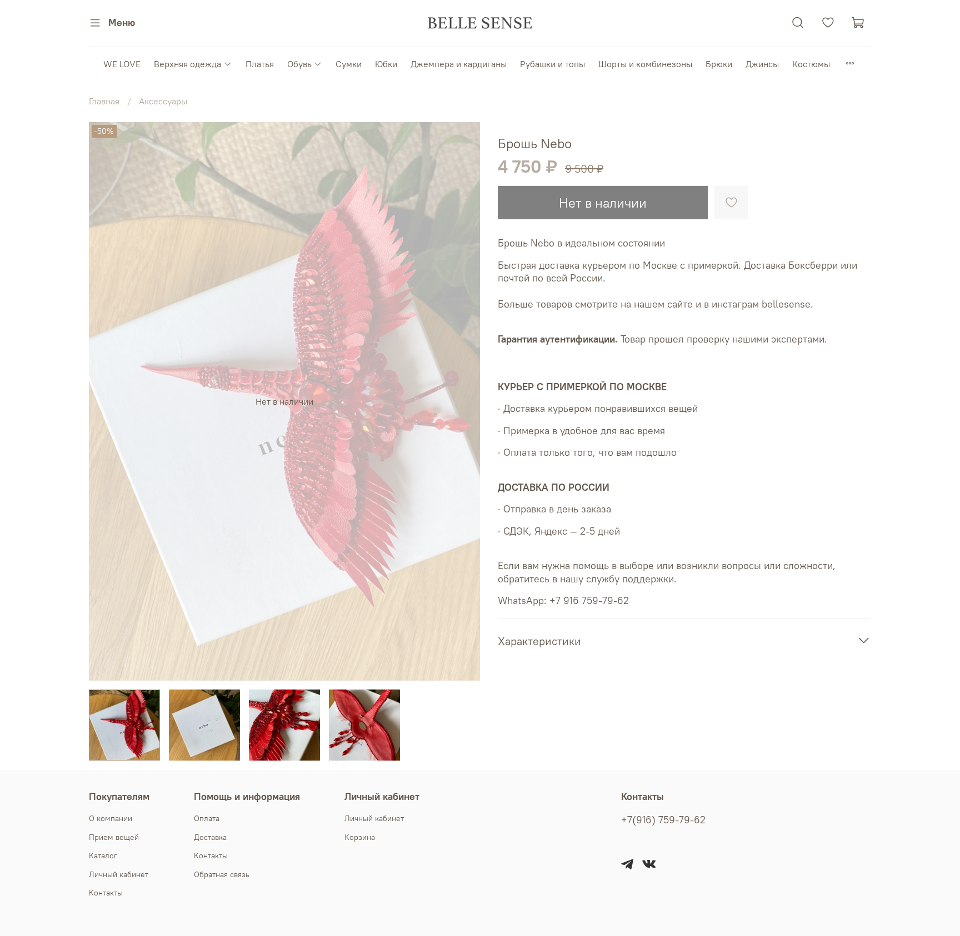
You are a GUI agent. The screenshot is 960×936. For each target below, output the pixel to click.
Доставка (210, 837)
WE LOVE (122, 63)
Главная (104, 101)
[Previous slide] (106, 401)
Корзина (359, 837)
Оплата (206, 818)
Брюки (719, 63)
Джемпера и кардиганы (459, 63)
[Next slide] (462, 401)
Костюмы (811, 63)
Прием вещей (114, 837)
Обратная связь (221, 874)
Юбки (386, 63)
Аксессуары (163, 101)
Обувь (299, 63)
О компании (110, 818)
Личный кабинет (118, 874)
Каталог (103, 855)
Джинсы (762, 63)
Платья (260, 63)
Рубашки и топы (552, 63)
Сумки (349, 63)
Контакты (106, 893)
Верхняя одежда (187, 63)
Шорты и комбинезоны (645, 63)
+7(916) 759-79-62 (663, 820)
